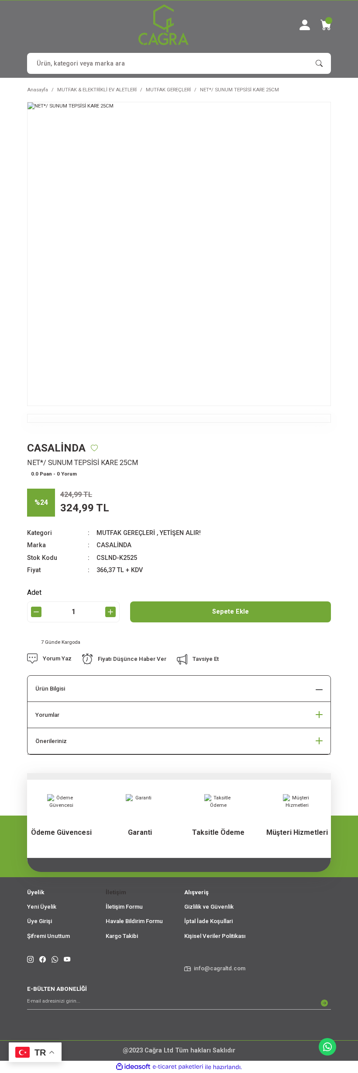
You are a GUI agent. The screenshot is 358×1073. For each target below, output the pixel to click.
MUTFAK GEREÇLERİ (125, 533)
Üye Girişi (39, 921)
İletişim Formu (124, 906)
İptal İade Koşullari (208, 921)
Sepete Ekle (230, 611)
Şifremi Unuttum (48, 936)
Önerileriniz (51, 741)
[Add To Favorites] (94, 447)
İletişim (116, 892)
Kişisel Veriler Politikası (215, 936)
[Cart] (325, 25)
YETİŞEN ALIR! (180, 533)
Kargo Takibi (122, 936)
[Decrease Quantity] (36, 612)
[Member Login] (304, 25)
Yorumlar (47, 715)
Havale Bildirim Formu (134, 921)
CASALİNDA (113, 545)
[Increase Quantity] (110, 612)
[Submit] (324, 1003)
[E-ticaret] (177, 1067)
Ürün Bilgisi (50, 688)
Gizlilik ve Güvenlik (209, 906)
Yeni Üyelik (41, 906)
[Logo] (163, 24)
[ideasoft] (133, 1067)
